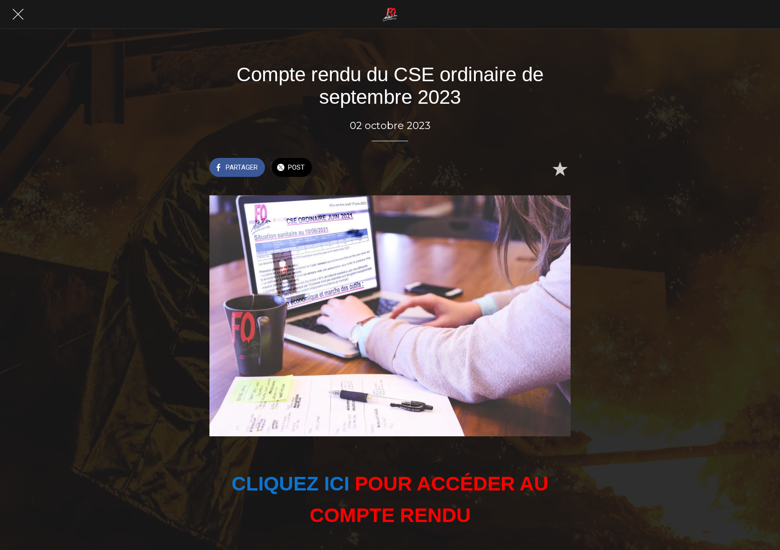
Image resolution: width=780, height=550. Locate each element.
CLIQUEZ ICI (290, 483)
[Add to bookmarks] (560, 168)
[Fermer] (18, 14)
